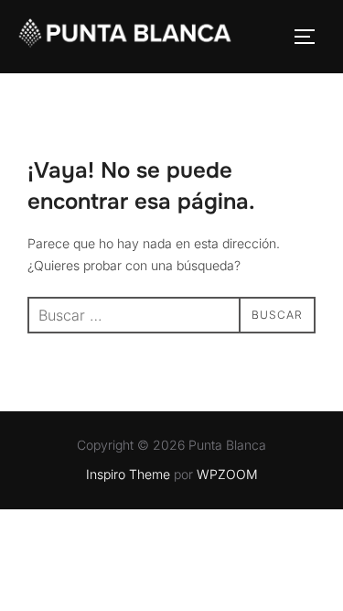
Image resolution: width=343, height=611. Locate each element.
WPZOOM (227, 474)
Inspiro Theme (128, 474)
